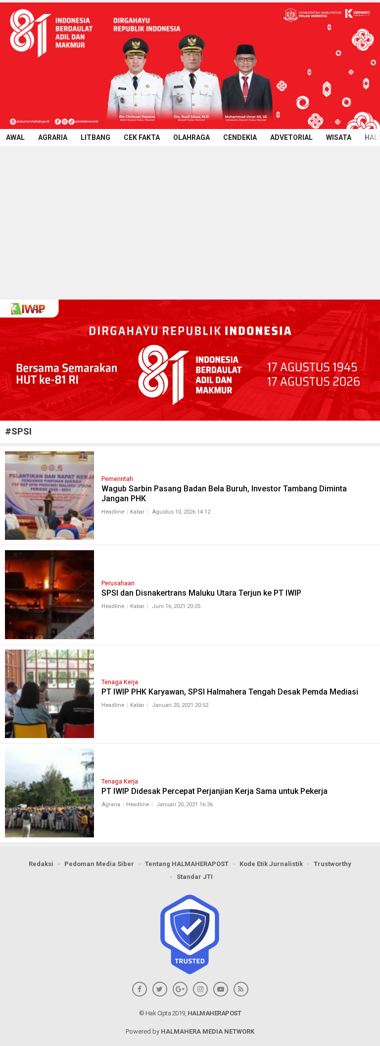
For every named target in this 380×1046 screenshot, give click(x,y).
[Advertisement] (190, 220)
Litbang (95, 137)
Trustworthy (332, 864)
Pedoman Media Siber (99, 864)
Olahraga (191, 137)
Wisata (338, 137)
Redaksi (41, 864)
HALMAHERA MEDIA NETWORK (207, 1031)
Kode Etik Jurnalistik (271, 864)
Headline (112, 512)
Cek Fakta (142, 137)
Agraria (52, 137)
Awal (15, 137)
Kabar (137, 512)
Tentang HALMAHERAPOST (187, 864)
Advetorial (291, 137)
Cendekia (240, 137)
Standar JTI (195, 876)
